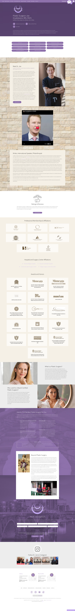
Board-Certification (37, 50)
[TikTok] (43, 592)
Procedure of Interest (37, 528)
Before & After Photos (17, 1)
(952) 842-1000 (24, 580)
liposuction (32, 97)
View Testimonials (37, 212)
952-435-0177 (64, 1)
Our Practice (12, 1)
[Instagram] (35, 592)
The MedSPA (28, 1)
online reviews (53, 433)
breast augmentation (27, 94)
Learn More (18, 26)
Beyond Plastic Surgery (55, 45)
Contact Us (36, 1)
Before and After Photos (32, 23)
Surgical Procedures (23, 1)
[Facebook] (31, 592)
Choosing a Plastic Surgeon (55, 42)
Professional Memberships (20, 50)
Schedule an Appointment (20, 23)
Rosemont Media (40, 601)
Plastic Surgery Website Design (35, 601)
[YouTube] (39, 592)
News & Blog (32, 1)
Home (3, 1)
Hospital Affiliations (37, 42)
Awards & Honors (37, 45)
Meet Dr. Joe (20, 42)
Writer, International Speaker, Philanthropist (20, 45)
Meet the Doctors (7, 1)
